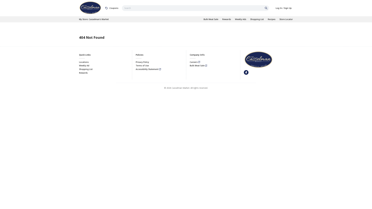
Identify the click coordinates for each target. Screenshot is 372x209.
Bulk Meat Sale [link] (197, 65)
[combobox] (195, 8)
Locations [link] (84, 62)
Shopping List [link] (86, 69)
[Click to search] (266, 8)
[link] (90, 7)
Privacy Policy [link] (142, 62)
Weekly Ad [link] (84, 65)
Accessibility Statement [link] (147, 69)
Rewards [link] (83, 72)
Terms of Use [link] (142, 65)
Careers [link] (193, 62)
